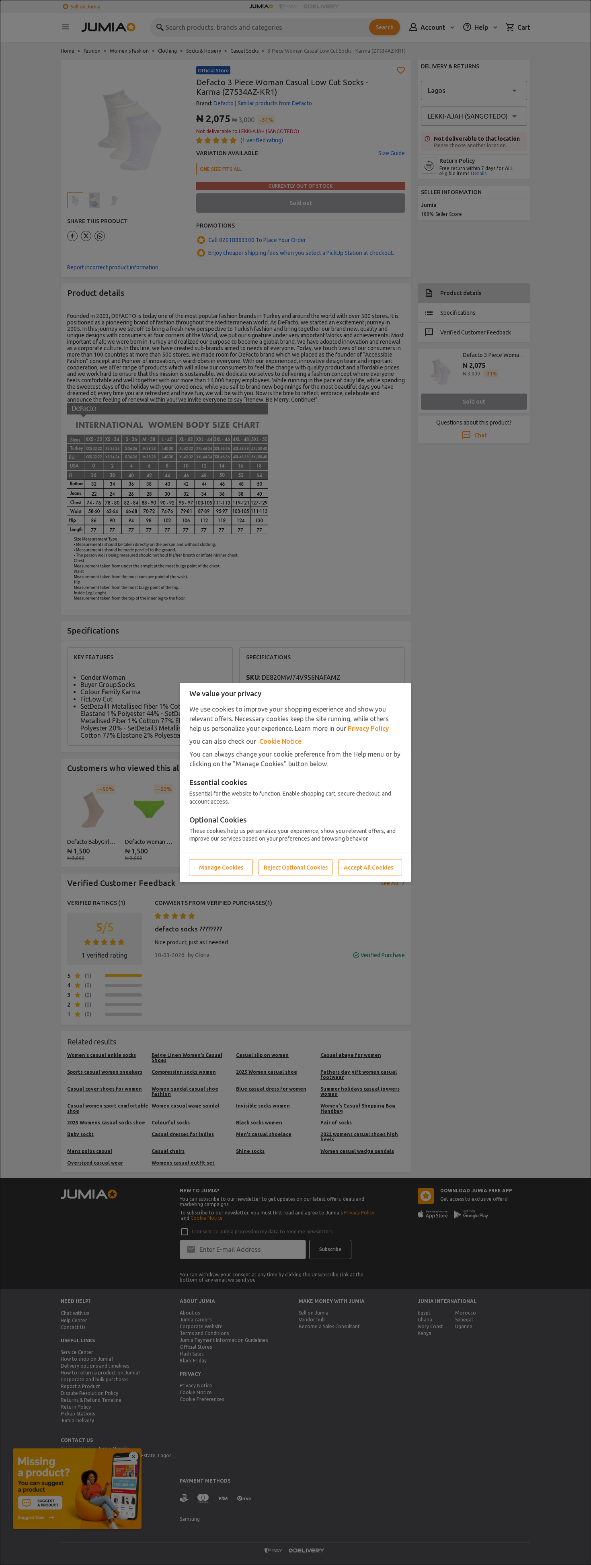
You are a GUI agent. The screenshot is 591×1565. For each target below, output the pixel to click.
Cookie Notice (280, 741)
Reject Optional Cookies (296, 867)
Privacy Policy (368, 728)
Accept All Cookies (368, 867)
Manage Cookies (221, 867)
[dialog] (295, 782)
